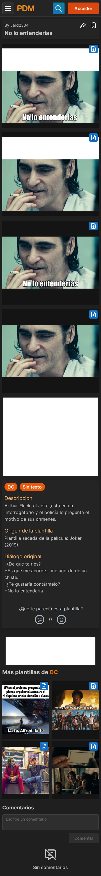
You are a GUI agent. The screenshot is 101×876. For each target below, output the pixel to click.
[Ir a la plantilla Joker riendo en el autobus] (75, 770)
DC (54, 672)
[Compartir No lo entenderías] (83, 25)
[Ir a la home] (25, 8)
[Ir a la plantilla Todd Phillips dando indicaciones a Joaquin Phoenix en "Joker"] (25, 770)
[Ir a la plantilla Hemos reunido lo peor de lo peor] (75, 710)
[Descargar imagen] (93, 49)
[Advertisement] (50, 437)
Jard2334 (19, 25)
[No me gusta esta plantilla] (39, 619)
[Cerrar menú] (8, 8)
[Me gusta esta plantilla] (61, 619)
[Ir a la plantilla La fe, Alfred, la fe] (25, 710)
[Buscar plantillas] (59, 8)
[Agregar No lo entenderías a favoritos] (94, 25)
